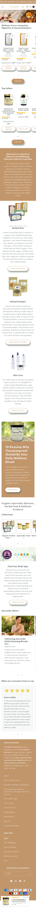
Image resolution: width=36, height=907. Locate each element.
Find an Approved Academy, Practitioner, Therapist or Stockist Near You (16, 791)
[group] (9, 59)
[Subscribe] (29, 873)
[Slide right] (22, 76)
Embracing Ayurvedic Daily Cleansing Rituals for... (16, 641)
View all (18, 81)
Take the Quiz (18, 602)
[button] (2, 7)
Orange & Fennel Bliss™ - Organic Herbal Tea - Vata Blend (8, 51)
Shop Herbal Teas (18, 269)
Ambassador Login (10, 799)
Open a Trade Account (12, 780)
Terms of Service (10, 808)
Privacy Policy (9, 803)
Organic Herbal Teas (8, 537)
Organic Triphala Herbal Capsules (23, 109)
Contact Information (11, 826)
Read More (12, 490)
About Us (7, 821)
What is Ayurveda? (11, 856)
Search (6, 776)
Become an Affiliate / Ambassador (16, 785)
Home (6, 838)
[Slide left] (14, 76)
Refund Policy (9, 817)
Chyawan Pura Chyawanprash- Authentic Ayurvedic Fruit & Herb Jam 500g (8, 111)
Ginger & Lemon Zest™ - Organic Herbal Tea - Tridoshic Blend (23, 51)
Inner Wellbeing (10, 843)
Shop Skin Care (18, 411)
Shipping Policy (9, 812)
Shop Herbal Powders (18, 342)
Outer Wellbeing (10, 847)
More (6, 861)
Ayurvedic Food (23, 536)
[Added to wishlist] (12, 36)
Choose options (8, 68)
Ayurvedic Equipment (12, 852)
